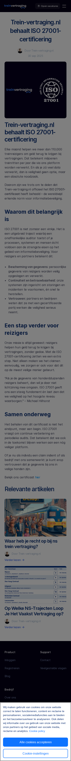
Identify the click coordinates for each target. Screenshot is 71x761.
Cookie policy (37, 730)
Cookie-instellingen (36, 753)
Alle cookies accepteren (36, 742)
